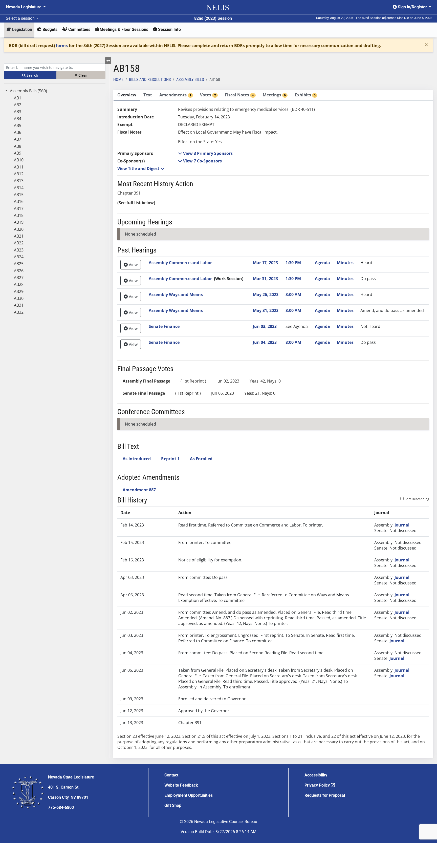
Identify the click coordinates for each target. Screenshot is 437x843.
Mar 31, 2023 (265, 278)
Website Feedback (181, 785)
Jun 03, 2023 (265, 326)
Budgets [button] (49, 29)
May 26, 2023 (265, 294)
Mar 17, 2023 (265, 262)
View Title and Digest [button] (138, 168)
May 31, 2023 (265, 310)
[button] (205, 153)
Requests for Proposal (324, 795)
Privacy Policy (317, 785)
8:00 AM (293, 294)
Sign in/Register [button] (412, 7)
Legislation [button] (21, 29)
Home (118, 79)
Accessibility (315, 775)
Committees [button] (78, 29)
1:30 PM (293, 262)
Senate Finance (164, 326)
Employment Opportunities (188, 795)
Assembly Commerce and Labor (180, 262)
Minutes (345, 262)
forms (62, 45)
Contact (171, 775)
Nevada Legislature (24, 7)
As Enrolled (201, 458)
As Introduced (137, 458)
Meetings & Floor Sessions (123, 29)
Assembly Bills (190, 79)
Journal (402, 525)
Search (32, 75)
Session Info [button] (169, 29)
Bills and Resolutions (150, 79)
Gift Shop (172, 805)
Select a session (21, 18)
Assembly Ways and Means (176, 294)
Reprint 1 (170, 458)
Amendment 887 (139, 490)
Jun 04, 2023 (265, 342)
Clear (82, 75)
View (133, 264)
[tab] (127, 95)
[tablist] (273, 424)
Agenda (322, 262)
